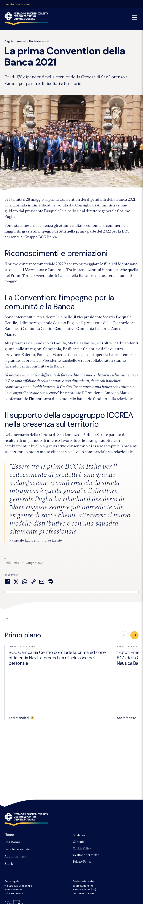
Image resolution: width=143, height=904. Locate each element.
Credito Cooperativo (17, 4)
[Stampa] (50, 582)
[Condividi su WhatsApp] (25, 582)
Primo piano (22, 635)
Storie (9, 864)
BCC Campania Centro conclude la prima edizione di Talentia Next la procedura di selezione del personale (57, 658)
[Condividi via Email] (42, 582)
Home (9, 835)
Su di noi (79, 835)
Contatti (78, 842)
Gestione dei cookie (86, 855)
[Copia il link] (33, 582)
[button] (134, 635)
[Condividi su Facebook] (7, 582)
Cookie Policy (82, 848)
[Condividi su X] (16, 582)
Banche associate (17, 849)
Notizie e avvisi (39, 41)
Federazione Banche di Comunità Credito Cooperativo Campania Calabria (26, 18)
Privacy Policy (82, 862)
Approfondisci (19, 718)
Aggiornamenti (16, 41)
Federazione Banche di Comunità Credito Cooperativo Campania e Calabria (26, 819)
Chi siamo (12, 842)
